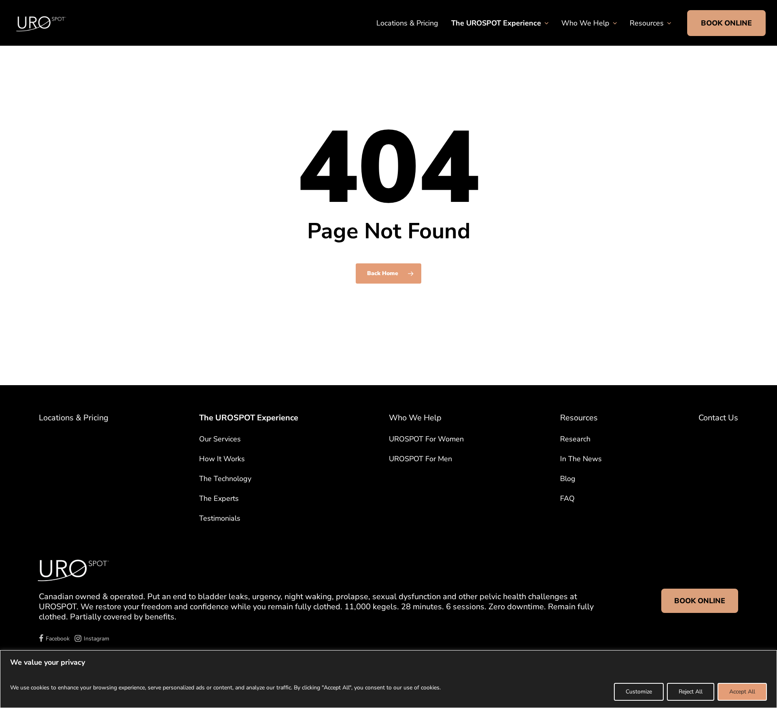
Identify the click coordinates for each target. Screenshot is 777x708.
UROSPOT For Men (420, 459)
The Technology (225, 478)
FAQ (567, 498)
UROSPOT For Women (426, 439)
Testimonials (219, 518)
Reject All (691, 691)
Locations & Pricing (73, 418)
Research (575, 439)
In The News (581, 459)
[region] (388, 679)
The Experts (219, 498)
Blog (567, 478)
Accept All (742, 691)
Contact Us (718, 418)
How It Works (222, 459)
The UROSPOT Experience (248, 418)
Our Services (220, 439)
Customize (639, 691)
